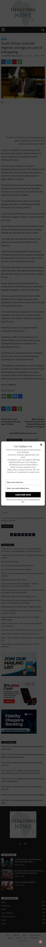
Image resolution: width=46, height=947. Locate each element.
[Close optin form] (41, 445)
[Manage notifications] (40, 942)
